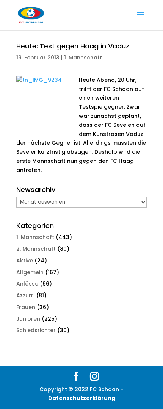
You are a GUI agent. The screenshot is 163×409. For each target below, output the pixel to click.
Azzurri (25, 295)
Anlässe (27, 283)
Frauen (25, 307)
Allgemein (30, 272)
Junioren (28, 319)
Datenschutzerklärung (81, 398)
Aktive (24, 260)
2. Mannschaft (36, 249)
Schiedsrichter (36, 330)
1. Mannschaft (83, 57)
